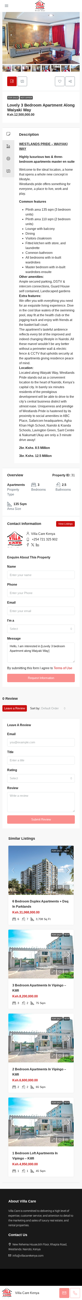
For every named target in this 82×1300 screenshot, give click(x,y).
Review (12, 788)
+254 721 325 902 (45, 539)
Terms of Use (63, 668)
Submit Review (41, 819)
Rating (12, 770)
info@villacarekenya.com (28, 1255)
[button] (59, 81)
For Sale (13, 98)
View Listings (65, 523)
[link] (41, 870)
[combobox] (41, 629)
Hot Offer (26, 98)
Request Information (41, 678)
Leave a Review (14, 708)
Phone (12, 584)
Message (14, 638)
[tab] (12, 81)
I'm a (10, 620)
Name (11, 566)
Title (10, 752)
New (66, 851)
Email (11, 602)
